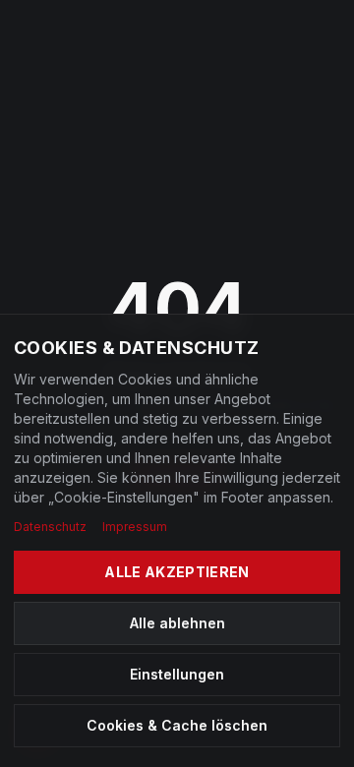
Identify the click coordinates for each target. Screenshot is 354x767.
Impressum (134, 526)
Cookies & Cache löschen (177, 725)
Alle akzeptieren (177, 571)
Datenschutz (50, 526)
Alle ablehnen (177, 623)
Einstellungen (177, 674)
